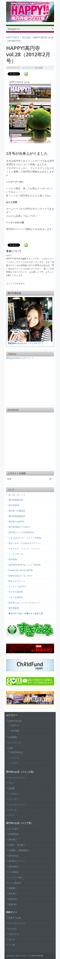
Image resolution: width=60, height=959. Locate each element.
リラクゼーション (16, 804)
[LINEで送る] (26, 73)
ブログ (14, 762)
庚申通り (12, 839)
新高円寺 (12, 898)
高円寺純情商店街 (16, 516)
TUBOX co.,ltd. (25, 955)
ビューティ (13, 799)
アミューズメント (16, 777)
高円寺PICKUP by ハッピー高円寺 (24, 564)
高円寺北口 (13, 855)
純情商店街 (13, 833)
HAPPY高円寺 (15, 720)
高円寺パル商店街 (16, 510)
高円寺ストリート (16, 861)
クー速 (11, 944)
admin (9, 255)
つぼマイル (13, 933)
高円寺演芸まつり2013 (19, 526)
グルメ (11, 782)
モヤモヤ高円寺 (15, 591)
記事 (10, 747)
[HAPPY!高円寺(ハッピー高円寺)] (30, 19)
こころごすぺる (15, 553)
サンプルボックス (16, 923)
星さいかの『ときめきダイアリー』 (25, 543)
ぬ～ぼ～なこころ (16, 494)
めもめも (12, 928)
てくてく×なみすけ (17, 586)
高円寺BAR (13, 505)
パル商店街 (13, 871)
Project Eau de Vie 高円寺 (20, 570)
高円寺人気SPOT (16, 521)
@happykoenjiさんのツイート (20, 357)
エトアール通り (15, 877)
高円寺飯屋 (13, 607)
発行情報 (39, 67)
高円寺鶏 (12, 559)
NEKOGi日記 (17, 752)
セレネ (11, 939)
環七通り (12, 893)
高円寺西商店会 (15, 499)
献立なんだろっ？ (16, 580)
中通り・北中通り (16, 844)
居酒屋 (11, 788)
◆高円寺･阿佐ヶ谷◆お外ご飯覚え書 (25, 613)
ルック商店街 (14, 882)
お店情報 (12, 737)
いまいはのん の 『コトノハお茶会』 (25, 537)
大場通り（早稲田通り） (19, 850)
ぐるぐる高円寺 (15, 597)
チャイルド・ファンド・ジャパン (24, 548)
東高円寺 (12, 904)
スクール (12, 809)
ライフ (11, 815)
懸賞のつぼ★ (14, 917)
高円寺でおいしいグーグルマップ (24, 602)
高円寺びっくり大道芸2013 (21, 532)
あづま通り (13, 828)
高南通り (12, 888)
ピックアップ (28, 67)
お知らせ (15, 725)
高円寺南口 (13, 866)
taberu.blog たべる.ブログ (20, 575)
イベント (15, 757)
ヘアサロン (13, 793)
